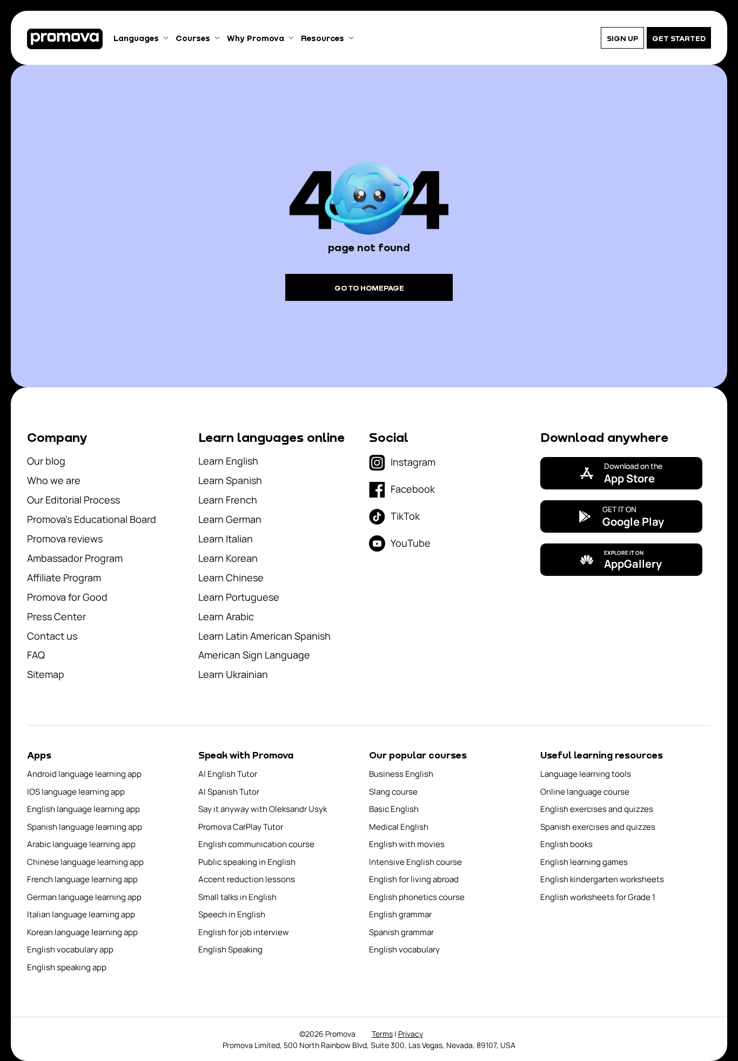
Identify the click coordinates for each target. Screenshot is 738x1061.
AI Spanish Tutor (228, 791)
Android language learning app (84, 774)
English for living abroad (414, 879)
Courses (193, 38)
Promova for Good (67, 596)
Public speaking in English (247, 862)
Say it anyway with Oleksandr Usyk (262, 809)
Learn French (227, 499)
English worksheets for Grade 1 (597, 897)
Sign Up (622, 38)
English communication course (256, 844)
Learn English (228, 460)
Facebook (413, 488)
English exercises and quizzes (596, 809)
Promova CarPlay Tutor (240, 826)
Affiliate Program (64, 577)
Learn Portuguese (238, 596)
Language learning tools (585, 774)
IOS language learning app (76, 791)
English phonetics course (417, 897)
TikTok (405, 515)
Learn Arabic (226, 616)
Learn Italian (225, 538)
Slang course (393, 791)
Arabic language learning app (81, 844)
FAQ (36, 654)
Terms (382, 1034)
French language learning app (82, 879)
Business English (401, 774)
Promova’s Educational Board (91, 519)
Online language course (584, 791)
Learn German (229, 519)
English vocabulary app (70, 949)
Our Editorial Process (73, 499)
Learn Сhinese (231, 577)
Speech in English (231, 914)
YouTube (411, 542)
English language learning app (83, 809)
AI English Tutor (227, 774)
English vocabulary (404, 949)
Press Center (56, 616)
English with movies (407, 844)
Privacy (410, 1034)
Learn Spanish (230, 480)
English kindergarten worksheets (602, 879)
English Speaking (230, 949)
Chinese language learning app (85, 862)
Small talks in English (237, 897)
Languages (136, 38)
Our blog (46, 460)
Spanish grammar (401, 932)
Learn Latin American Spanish (264, 635)
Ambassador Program (75, 558)
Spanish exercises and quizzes (597, 826)
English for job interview (243, 932)
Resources (322, 38)
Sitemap (45, 674)
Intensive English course (415, 862)
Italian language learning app (81, 914)
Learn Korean (228, 558)
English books (566, 844)
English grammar (400, 914)
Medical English (398, 826)
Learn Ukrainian (233, 674)
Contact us (52, 635)
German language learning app (84, 897)
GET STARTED (679, 38)
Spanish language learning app (84, 826)
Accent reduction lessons (246, 879)
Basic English (394, 809)
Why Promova (255, 38)
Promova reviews (65, 538)
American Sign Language (254, 654)
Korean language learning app (82, 932)
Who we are (53, 480)
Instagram (413, 461)
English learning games (584, 862)
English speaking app (66, 967)
